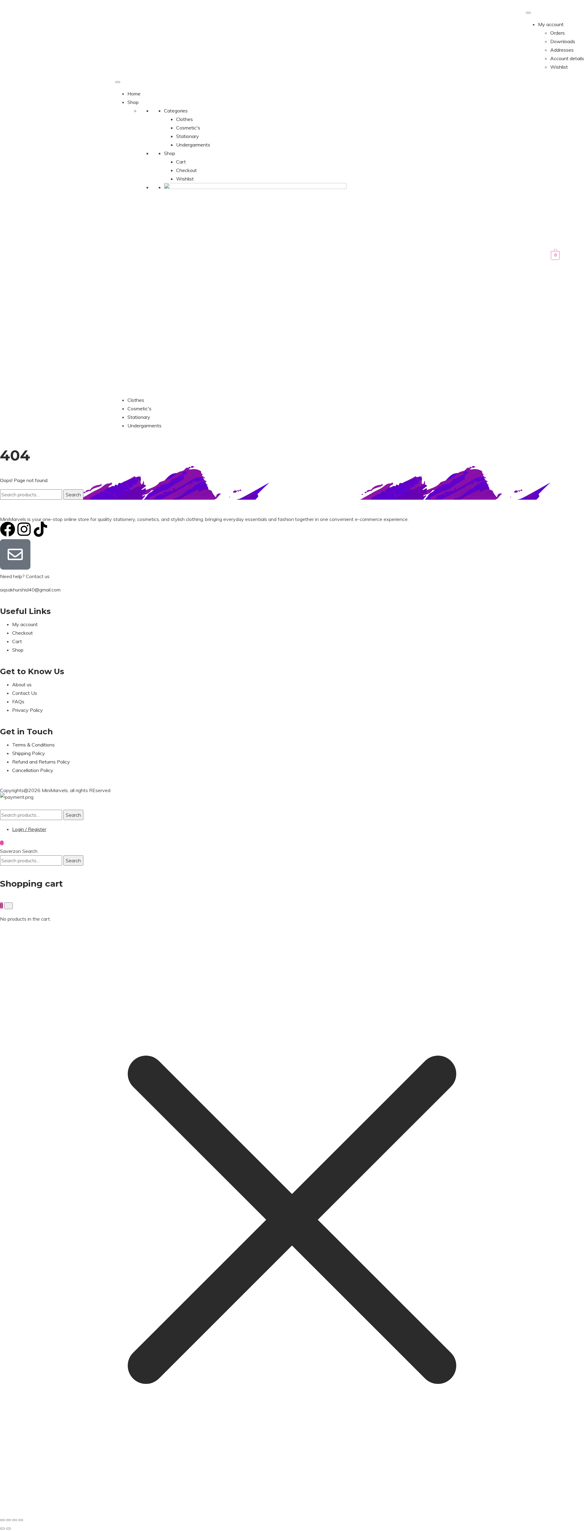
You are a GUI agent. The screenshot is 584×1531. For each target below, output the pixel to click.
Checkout (186, 170)
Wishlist (559, 67)
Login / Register (29, 829)
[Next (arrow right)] (8, 1528)
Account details (567, 58)
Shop (133, 102)
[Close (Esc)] (20, 1520)
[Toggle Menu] (528, 13)
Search (73, 494)
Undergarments (193, 145)
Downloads (562, 41)
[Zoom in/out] (2, 1520)
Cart (181, 162)
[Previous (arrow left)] (2, 1528)
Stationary (187, 136)
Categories (176, 111)
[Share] (14, 1520)
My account (551, 24)
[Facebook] (7, 529)
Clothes (184, 119)
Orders (557, 33)
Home (134, 94)
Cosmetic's (188, 128)
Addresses (562, 50)
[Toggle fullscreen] (8, 1520)
